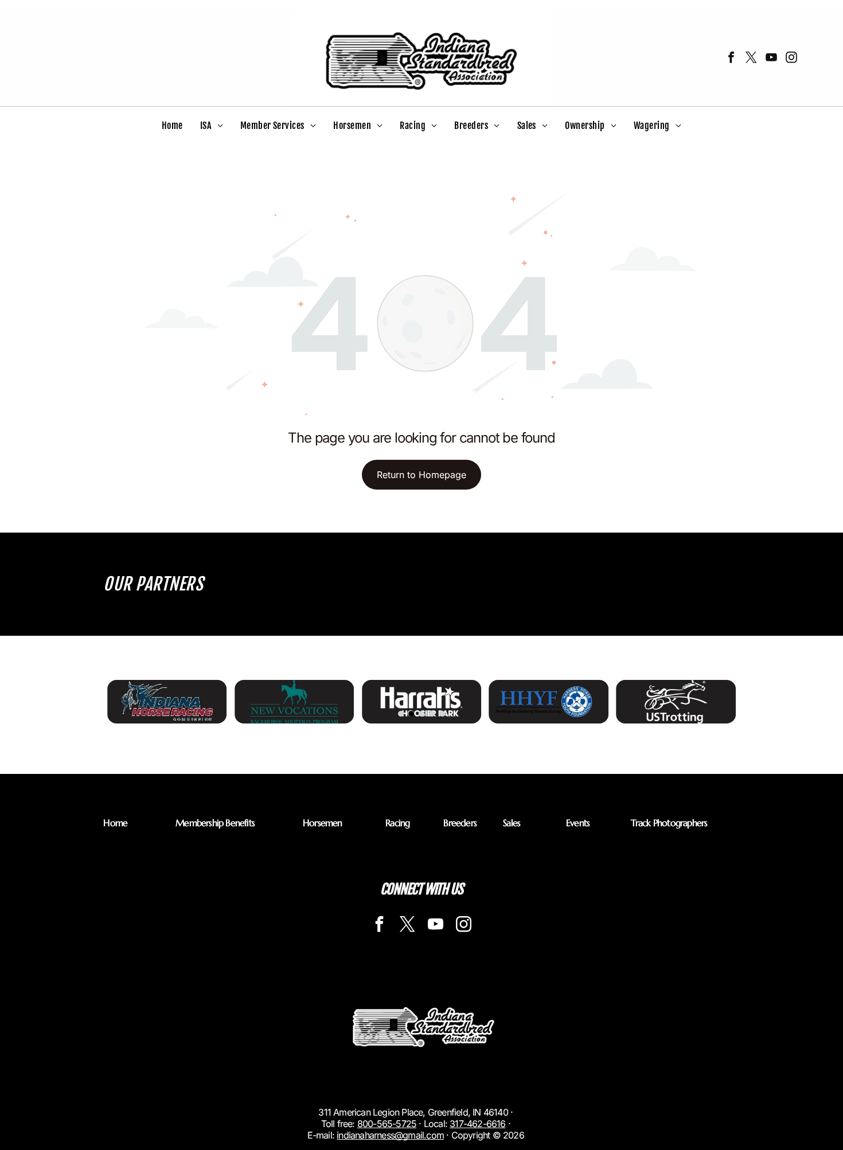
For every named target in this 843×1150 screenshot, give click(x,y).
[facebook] (731, 59)
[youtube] (771, 59)
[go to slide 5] (442, 714)
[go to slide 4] (432, 714)
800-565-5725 (386, 1123)
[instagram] (791, 59)
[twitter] (751, 59)
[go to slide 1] (401, 714)
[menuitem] (172, 125)
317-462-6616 (477, 1123)
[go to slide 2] (411, 714)
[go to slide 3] (421, 714)
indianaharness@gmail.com (390, 1135)
